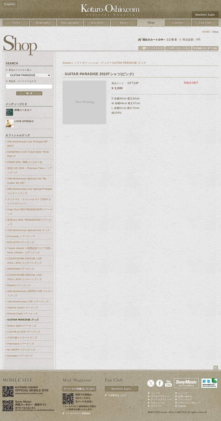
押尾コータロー (23, 110)
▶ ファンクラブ (183, 399)
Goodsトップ (71, 62)
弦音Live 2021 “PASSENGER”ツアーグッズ (29, 221)
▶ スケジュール (156, 403)
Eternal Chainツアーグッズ (22, 313)
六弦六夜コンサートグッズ (22, 337)
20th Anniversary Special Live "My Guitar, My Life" (27, 180)
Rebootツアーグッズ (18, 285)
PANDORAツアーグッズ (21, 269)
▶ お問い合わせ (183, 396)
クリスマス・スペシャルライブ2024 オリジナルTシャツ (29, 201)
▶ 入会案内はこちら (115, 395)
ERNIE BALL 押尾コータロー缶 (25, 162)
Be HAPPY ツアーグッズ (21, 349)
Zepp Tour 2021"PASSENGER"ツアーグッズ (30, 211)
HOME (206, 31)
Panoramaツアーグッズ (20, 343)
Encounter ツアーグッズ (21, 236)
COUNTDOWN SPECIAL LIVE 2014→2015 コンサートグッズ (24, 260)
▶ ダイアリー (155, 406)
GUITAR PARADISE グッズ (23, 319)
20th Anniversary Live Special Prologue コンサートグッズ (29, 191)
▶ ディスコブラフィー (159, 399)
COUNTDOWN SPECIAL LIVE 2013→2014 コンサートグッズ (24, 277)
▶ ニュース (154, 393)
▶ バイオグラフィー (158, 396)
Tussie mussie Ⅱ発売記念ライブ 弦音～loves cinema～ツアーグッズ (30, 250)
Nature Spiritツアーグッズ (22, 325)
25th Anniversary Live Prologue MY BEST (27, 143)
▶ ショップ (181, 393)
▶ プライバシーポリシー (188, 403)
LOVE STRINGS (23, 121)
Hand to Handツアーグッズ (22, 307)
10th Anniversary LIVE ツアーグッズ (28, 301)
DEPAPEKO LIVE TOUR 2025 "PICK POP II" (28, 154)
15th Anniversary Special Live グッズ (28, 230)
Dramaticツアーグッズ (20, 355)
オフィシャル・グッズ (95, 62)
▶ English (180, 406)
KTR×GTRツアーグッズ (20, 242)
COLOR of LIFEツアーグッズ (24, 331)
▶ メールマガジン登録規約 (77, 413)
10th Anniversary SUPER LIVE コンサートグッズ (30, 293)
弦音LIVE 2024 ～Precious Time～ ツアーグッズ (29, 170)
